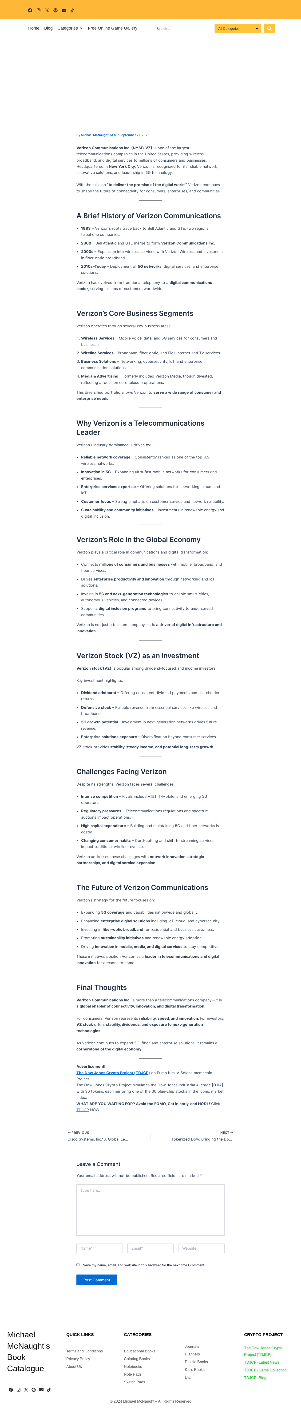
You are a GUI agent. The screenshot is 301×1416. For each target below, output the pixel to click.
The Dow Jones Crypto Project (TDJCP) (113, 1072)
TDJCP (82, 1109)
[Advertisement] (150, 97)
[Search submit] (269, 28)
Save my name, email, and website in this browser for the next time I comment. (144, 1265)
